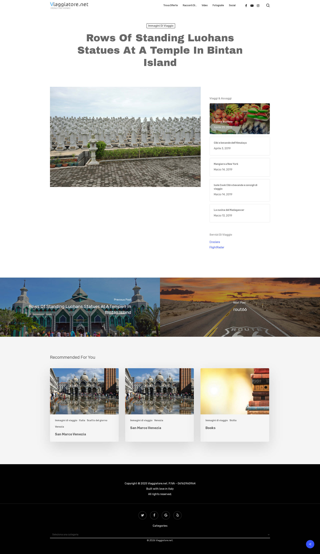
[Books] (234, 405)
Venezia (59, 426)
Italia (82, 420)
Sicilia (233, 420)
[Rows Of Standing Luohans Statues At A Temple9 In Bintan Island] (80, 307)
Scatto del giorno (97, 420)
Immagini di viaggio (161, 25)
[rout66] (240, 307)
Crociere (215, 242)
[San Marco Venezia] (84, 405)
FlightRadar (217, 247)
